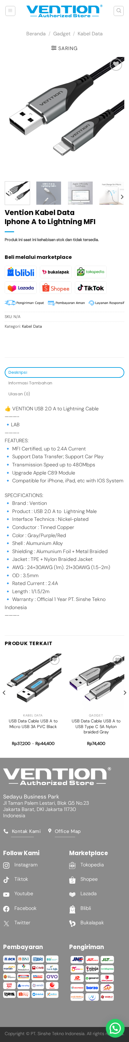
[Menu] (10, 11)
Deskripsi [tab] (17, 372)
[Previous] (15, 117)
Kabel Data (90, 33)
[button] (115, 1028)
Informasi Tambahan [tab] (30, 383)
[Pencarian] (119, 11)
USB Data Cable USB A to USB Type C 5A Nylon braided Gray (96, 726)
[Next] (114, 117)
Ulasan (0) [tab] (19, 394)
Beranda (36, 33)
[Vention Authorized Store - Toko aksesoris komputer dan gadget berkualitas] (64, 11)
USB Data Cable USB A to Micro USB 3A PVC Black (33, 723)
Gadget (61, 33)
